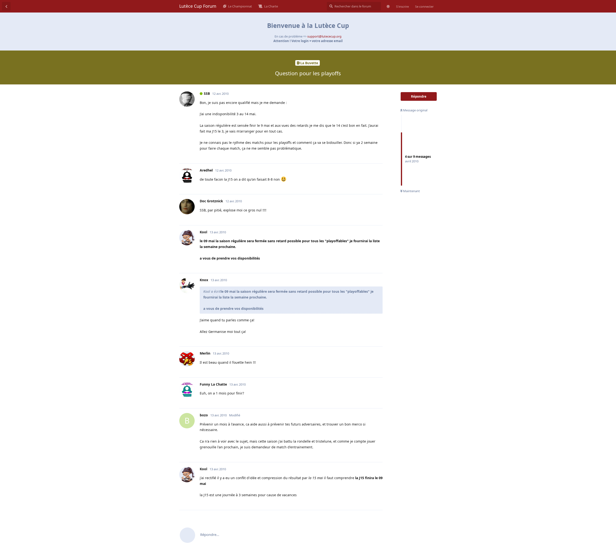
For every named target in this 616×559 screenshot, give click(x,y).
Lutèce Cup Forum (197, 6)
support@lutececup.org (324, 36)
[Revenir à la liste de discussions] (6, 6)
